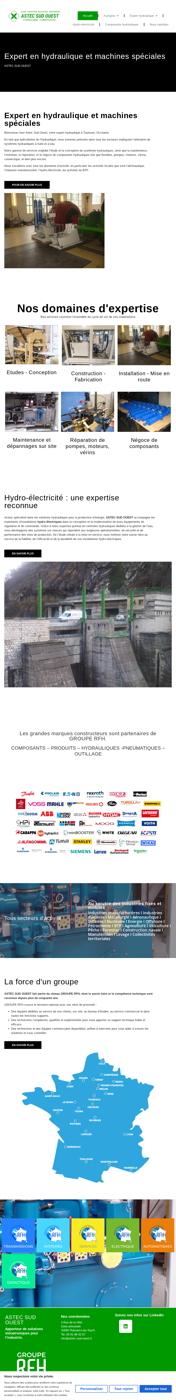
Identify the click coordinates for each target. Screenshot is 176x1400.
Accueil (87, 15)
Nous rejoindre (159, 24)
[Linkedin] (125, 1326)
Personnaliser (91, 1389)
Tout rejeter (123, 1389)
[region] (88, 1385)
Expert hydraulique (142, 15)
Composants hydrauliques (122, 24)
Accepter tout (156, 1389)
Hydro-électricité (83, 24)
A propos (109, 15)
